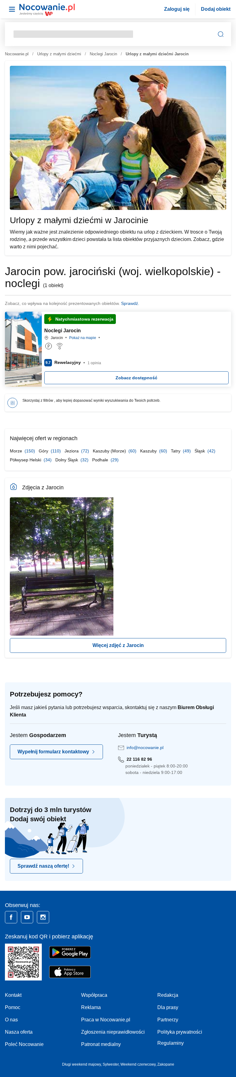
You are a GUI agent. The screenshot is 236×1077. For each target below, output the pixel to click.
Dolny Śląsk (67, 459)
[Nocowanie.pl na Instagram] (43, 917)
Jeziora (72, 450)
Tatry (176, 450)
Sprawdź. (130, 303)
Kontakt (13, 995)
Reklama (91, 1007)
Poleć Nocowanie (24, 1044)
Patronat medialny (101, 1044)
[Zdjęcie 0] (18, 382)
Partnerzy (167, 1019)
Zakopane (165, 1064)
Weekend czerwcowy (137, 1064)
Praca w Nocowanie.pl (105, 1019)
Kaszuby (149, 450)
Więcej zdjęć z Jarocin (118, 645)
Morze (16, 450)
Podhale (100, 459)
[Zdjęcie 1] (23, 382)
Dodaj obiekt (215, 9)
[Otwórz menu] (12, 9)
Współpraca (94, 995)
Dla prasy (167, 1007)
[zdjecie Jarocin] (61, 566)
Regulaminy (170, 1043)
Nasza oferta (19, 1032)
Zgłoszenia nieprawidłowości (113, 1032)
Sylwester (111, 1064)
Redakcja (167, 995)
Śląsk (200, 450)
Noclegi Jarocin (103, 54)
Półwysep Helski (26, 459)
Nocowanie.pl (17, 54)
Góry (44, 450)
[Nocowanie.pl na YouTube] (27, 917)
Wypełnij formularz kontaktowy (53, 751)
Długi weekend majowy (81, 1064)
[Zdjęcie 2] (28, 382)
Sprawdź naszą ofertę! (43, 866)
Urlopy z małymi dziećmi (59, 54)
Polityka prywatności (179, 1032)
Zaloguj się (177, 9)
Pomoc (12, 1007)
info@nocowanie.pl (145, 747)
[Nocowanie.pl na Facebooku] (11, 917)
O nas (11, 1019)
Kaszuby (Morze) (110, 450)
